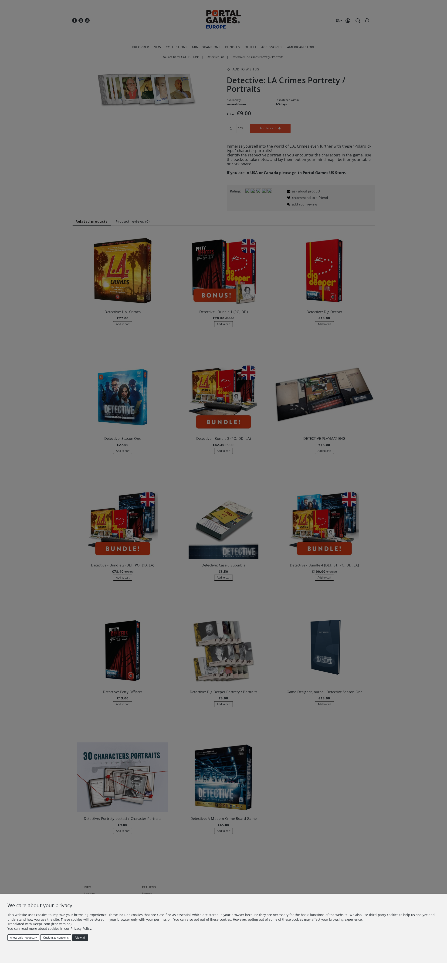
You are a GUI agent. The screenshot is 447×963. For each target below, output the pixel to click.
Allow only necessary (23, 937)
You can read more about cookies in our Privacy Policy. (49, 928)
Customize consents (56, 937)
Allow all (80, 937)
